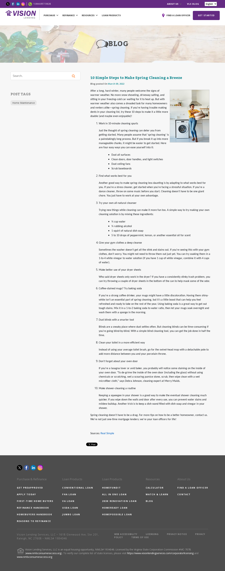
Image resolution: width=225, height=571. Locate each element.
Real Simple (107, 433)
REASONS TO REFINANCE (34, 521)
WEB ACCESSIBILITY (125, 534)
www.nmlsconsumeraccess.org (43, 553)
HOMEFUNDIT (111, 487)
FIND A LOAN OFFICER (192, 487)
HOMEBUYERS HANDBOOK (34, 514)
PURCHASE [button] (50, 15)
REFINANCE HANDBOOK (33, 507)
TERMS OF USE (140, 537)
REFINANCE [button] (68, 15)
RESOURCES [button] (88, 15)
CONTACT (184, 494)
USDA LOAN (70, 507)
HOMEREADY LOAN (115, 507)
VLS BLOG (193, 3)
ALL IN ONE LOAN (114, 494)
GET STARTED (206, 15)
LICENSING (152, 534)
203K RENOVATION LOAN (119, 501)
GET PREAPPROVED (30, 487)
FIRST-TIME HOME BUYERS (35, 501)
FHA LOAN (69, 494)
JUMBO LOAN (71, 514)
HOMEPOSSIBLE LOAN (117, 514)
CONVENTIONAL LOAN (77, 487)
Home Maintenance (23, 102)
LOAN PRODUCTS (111, 15)
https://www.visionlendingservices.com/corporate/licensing (160, 553)
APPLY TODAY (26, 494)
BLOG (149, 501)
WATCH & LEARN (157, 494)
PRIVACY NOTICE (177, 534)
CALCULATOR (155, 487)
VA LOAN (68, 501)
